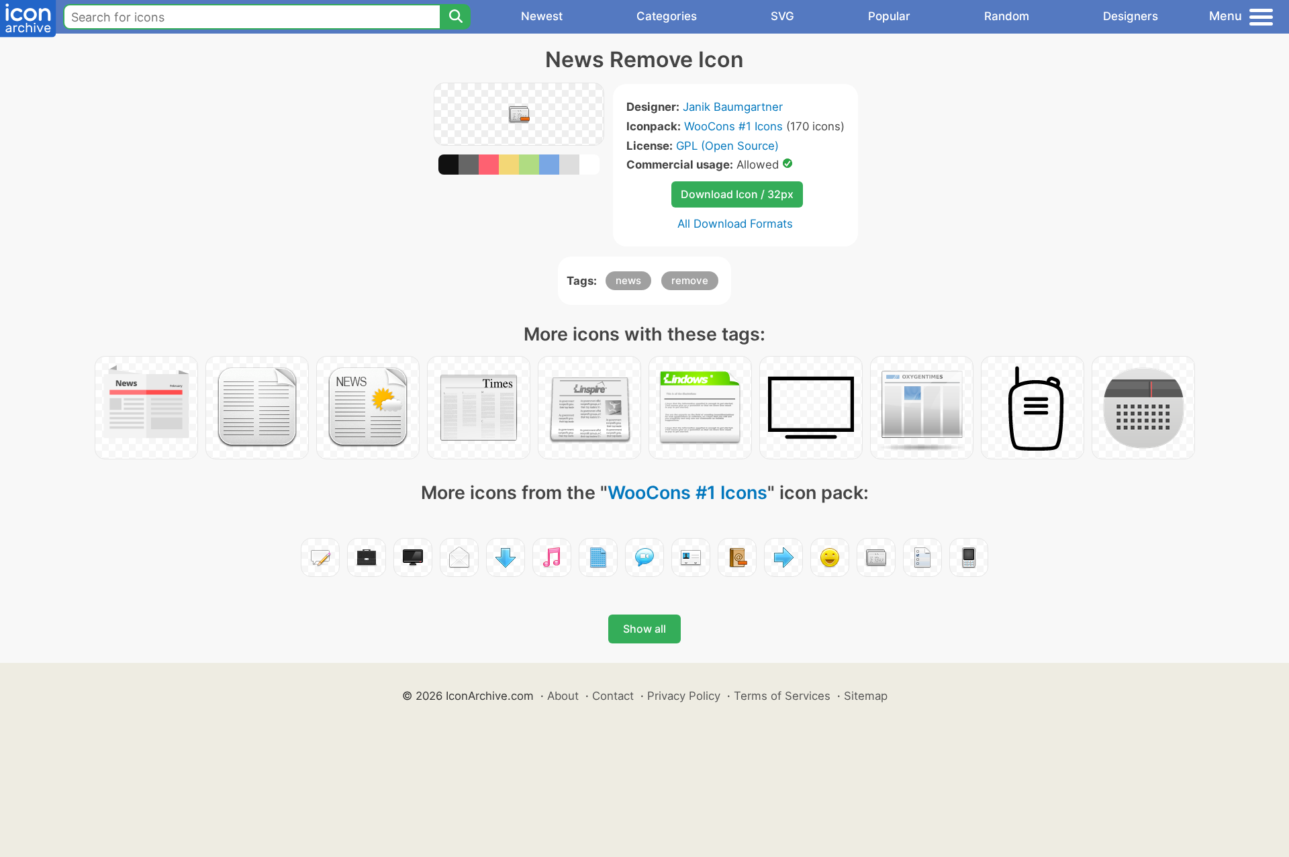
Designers (1130, 16)
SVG (782, 16)
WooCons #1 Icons (733, 126)
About (563, 696)
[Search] (455, 17)
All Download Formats (735, 223)
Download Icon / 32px (737, 194)
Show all (644, 628)
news (628, 280)
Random (1006, 16)
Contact (613, 696)
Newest (542, 16)
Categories (666, 16)
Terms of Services (782, 696)
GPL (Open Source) (727, 145)
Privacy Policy (683, 696)
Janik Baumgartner (733, 107)
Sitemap (866, 696)
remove (689, 280)
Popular (889, 16)
